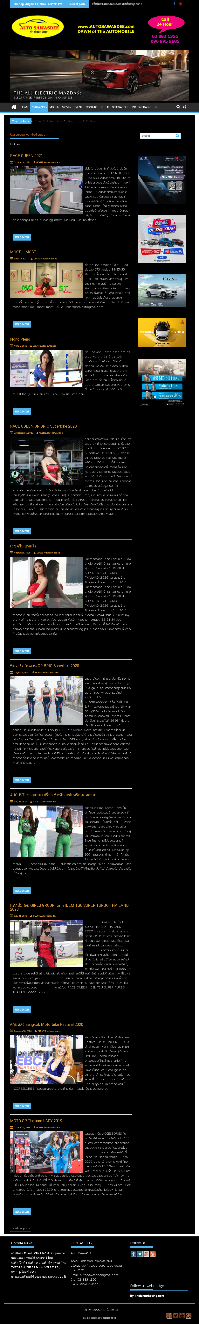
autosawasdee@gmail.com (99, 1275)
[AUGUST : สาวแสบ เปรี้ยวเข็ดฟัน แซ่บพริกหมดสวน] (46, 808)
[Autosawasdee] (99, 100)
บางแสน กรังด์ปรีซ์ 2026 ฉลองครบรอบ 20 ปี (38, 1276)
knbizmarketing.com (149, 1295)
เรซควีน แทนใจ (23, 546)
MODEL (54, 107)
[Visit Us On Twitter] (140, 1254)
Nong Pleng (20, 339)
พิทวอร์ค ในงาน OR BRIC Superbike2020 (44, 665)
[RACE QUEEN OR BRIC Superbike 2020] (46, 439)
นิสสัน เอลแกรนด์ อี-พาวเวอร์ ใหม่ (112, 4)
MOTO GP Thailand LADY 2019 (36, 1120)
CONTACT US (94, 107)
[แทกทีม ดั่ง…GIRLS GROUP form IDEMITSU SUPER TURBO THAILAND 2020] (46, 922)
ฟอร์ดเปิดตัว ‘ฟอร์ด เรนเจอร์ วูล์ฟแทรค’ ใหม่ (38, 1262)
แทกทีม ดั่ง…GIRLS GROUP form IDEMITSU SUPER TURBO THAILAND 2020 (69, 907)
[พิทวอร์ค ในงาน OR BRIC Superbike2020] (46, 679)
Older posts (22, 1228)
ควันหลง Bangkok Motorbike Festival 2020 (46, 1024)
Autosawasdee (117, 107)
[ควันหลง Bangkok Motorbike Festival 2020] (46, 1037)
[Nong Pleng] (46, 352)
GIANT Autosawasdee (48, 162)
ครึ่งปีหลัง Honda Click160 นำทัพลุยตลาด (38, 1253)
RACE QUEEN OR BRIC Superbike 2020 (43, 426)
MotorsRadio (141, 107)
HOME (25, 107)
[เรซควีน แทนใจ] (46, 559)
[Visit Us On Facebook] (133, 1254)
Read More (22, 237)
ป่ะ (156, 107)
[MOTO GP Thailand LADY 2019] (46, 1134)
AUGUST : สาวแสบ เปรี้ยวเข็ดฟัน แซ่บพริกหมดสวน (52, 795)
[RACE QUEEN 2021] (46, 168)
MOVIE (66, 107)
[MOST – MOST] (46, 265)
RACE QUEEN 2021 (26, 155)
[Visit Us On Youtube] (146, 1254)
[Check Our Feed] (152, 1254)
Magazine (39, 107)
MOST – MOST (23, 252)
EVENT (78, 107)
